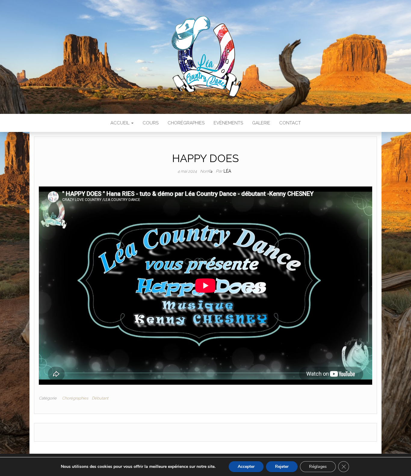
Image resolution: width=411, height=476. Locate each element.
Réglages (318, 466)
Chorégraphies (186, 123)
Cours (151, 123)
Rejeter (282, 466)
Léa (227, 171)
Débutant (100, 398)
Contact (290, 123)
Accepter (246, 466)
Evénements (228, 123)
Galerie (261, 123)
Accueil (120, 123)
